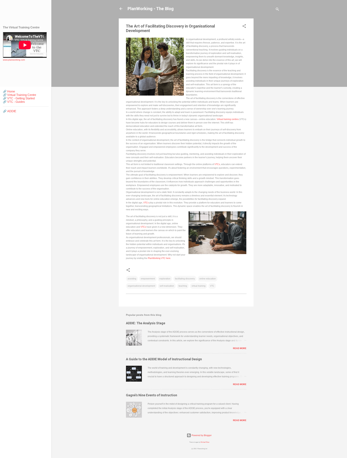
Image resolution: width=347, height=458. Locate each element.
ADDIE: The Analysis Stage (145, 323)
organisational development (141, 286)
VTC (212, 286)
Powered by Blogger (201, 435)
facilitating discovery (185, 278)
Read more (239, 348)
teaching (183, 286)
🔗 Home (9, 91)
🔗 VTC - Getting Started (19, 98)
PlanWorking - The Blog (150, 8)
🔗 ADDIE (9, 111)
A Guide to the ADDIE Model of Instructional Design (164, 359)
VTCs (217, 164)
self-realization (167, 286)
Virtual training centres (228, 119)
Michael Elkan (205, 442)
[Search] (277, 9)
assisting (132, 278)
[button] (244, 27)
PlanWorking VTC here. (159, 258)
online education (207, 278)
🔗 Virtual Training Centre (19, 94)
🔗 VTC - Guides (14, 101)
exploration (164, 278)
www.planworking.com (14, 60)
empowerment (148, 278)
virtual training (198, 286)
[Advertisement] (268, 72)
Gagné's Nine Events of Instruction (151, 395)
